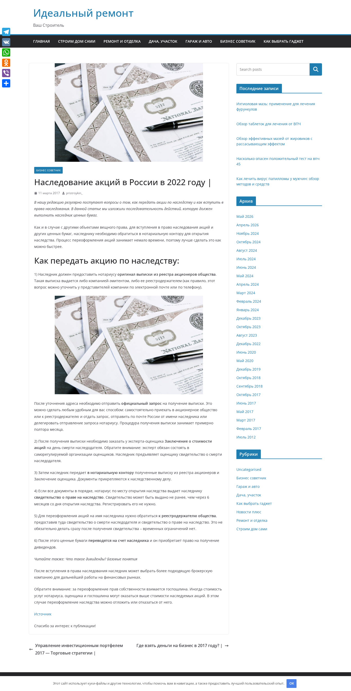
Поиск (316, 69)
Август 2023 (246, 335)
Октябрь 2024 (248, 241)
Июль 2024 (246, 258)
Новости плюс (248, 511)
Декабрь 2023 (248, 318)
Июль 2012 (246, 437)
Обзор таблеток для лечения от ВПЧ (268, 123)
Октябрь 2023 (248, 326)
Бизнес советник (237, 41)
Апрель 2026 (247, 224)
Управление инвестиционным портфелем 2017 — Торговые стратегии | (79, 649)
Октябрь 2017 (248, 394)
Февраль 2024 (248, 301)
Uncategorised (248, 469)
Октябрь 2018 (248, 377)
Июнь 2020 (246, 352)
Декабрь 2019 (248, 369)
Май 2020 (244, 360)
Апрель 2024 (247, 284)
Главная (41, 41)
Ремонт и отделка (122, 41)
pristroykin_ (74, 193)
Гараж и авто (199, 41)
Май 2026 (244, 216)
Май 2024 (244, 275)
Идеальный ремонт (83, 13)
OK (291, 683)
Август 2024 (246, 250)
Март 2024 (245, 292)
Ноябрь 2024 (247, 233)
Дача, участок (163, 41)
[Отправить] (6, 83)
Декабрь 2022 (248, 343)
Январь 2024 (247, 309)
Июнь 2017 (246, 403)
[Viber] (6, 73)
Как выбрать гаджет (283, 41)
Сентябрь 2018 (249, 386)
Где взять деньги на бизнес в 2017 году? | (179, 645)
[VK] (6, 42)
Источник (42, 614)
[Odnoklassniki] (6, 63)
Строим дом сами (76, 41)
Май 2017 (244, 411)
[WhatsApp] (6, 52)
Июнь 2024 (246, 267)
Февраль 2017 (248, 428)
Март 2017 (245, 420)
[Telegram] (6, 32)
